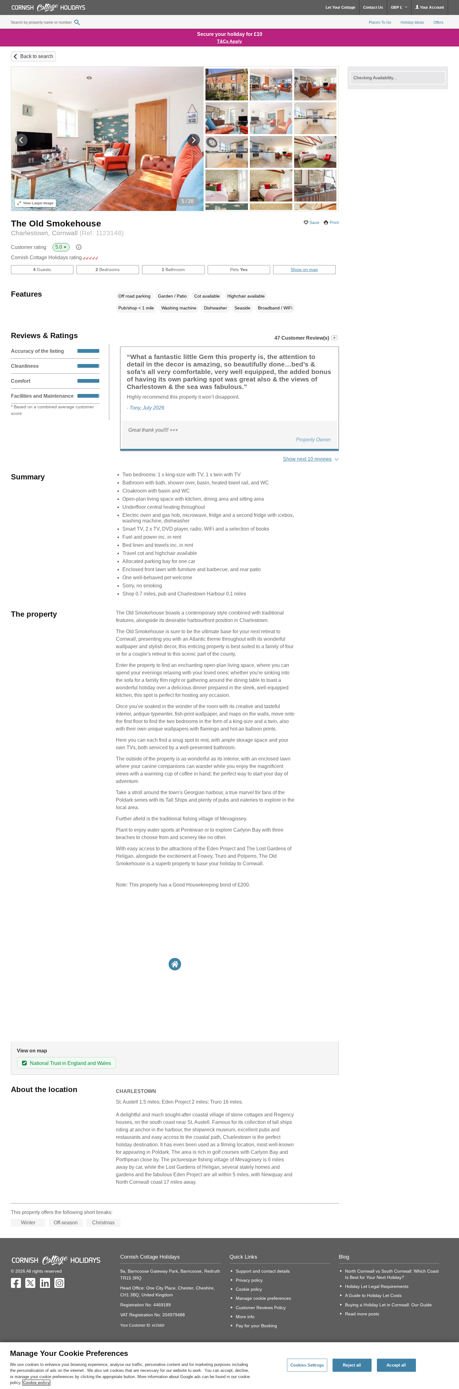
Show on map (304, 269)
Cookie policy (249, 1289)
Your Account (431, 7)
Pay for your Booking (256, 1325)
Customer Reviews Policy (261, 1307)
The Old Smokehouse (56, 223)
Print (334, 222)
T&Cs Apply (229, 41)
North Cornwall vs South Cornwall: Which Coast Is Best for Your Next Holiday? (392, 1274)
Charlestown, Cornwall (67, 232)
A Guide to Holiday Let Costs (373, 1295)
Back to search (36, 56)
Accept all (396, 1365)
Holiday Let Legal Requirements (376, 1286)
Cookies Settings (307, 1365)
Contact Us (373, 7)
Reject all (352, 1365)
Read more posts (362, 1313)
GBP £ (397, 7)
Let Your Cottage (340, 7)
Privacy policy (249, 1280)
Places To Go (380, 22)
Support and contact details (263, 1271)
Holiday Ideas (412, 22)
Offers (438, 22)
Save (314, 222)
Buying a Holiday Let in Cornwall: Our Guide (388, 1304)
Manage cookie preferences (263, 1298)
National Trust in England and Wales (70, 1063)
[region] (229, 1365)
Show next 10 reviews (307, 459)
